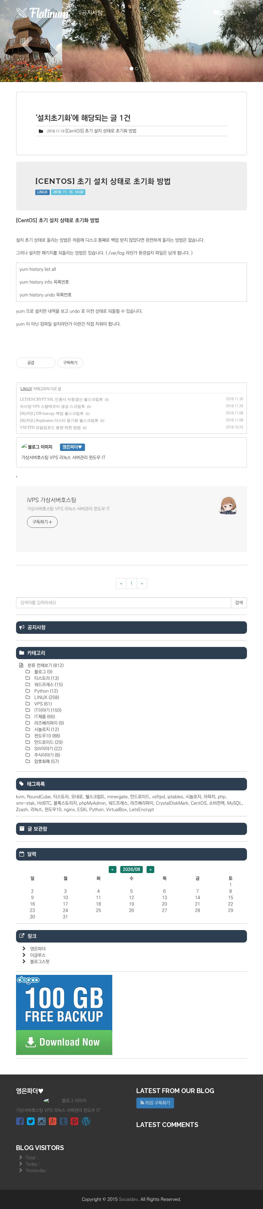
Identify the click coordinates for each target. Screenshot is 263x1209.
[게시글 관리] (48, 363)
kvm (20, 796)
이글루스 (38, 955)
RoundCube (39, 796)
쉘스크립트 (95, 796)
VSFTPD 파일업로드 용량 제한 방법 (50, 427)
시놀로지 (46, 729)
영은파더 (38, 949)
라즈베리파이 (48, 723)
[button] (19, 41)
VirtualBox (116, 809)
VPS (42, 704)
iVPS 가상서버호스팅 (51, 500)
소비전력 (217, 803)
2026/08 (131, 869)
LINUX (42, 192)
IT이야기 (47, 710)
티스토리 (46, 678)
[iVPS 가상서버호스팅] (43, 13)
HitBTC (44, 803)
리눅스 (36, 809)
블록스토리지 (65, 803)
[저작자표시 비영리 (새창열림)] (89, 362)
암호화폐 (46, 761)
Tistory (232, 13)
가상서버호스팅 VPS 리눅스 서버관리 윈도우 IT (68, 508)
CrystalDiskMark (172, 803)
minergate (117, 796)
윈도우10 (46, 736)
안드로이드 (48, 742)
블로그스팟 (39, 961)
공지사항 (92, 13)
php (221, 796)
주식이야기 (46, 755)
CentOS (199, 803)
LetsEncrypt (141, 809)
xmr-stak (25, 803)
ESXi (82, 809)
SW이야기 (47, 748)
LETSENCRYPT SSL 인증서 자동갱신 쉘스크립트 (61, 399)
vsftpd (158, 796)
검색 (239, 602)
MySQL (234, 803)
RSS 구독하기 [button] (157, 1103)
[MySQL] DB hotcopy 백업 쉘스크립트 (52, 413)
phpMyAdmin (92, 803)
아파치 (209, 796)
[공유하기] (40, 363)
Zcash (22, 809)
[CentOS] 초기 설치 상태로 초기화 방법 (100, 131)
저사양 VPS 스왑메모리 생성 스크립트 (52, 406)
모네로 (77, 796)
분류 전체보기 (45, 665)
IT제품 (44, 716)
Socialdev (128, 1199)
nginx (69, 809)
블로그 (42, 671)
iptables (175, 796)
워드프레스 (48, 684)
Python (45, 691)
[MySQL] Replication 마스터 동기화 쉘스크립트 (59, 420)
